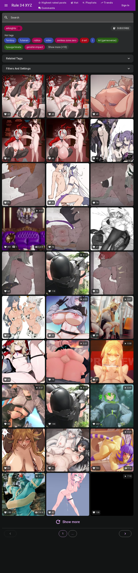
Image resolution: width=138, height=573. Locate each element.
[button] (67, 59)
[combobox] (71, 19)
